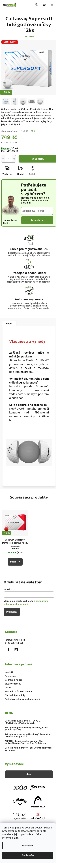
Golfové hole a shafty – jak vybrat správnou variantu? (28, 749)
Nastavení (27, 845)
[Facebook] (8, 649)
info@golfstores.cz (15, 640)
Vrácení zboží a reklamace (18, 691)
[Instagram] (16, 649)
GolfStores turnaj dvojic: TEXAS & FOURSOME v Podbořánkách (23, 722)
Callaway (29, 36)
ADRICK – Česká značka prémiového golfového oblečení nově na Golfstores (25, 742)
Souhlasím (28, 855)
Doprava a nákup (13, 680)
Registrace (10, 676)
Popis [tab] (9, 323)
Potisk (8, 687)
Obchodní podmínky (15, 695)
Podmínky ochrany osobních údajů (22, 699)
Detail (13, 561)
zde (16, 837)
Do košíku (39, 159)
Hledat (29, 774)
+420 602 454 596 (14, 643)
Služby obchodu (13, 684)
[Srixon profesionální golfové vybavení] (38, 787)
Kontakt (9, 672)
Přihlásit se (11, 612)
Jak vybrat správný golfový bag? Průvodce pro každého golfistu (27, 735)
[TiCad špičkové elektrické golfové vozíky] (20, 816)
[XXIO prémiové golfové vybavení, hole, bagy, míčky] (20, 787)
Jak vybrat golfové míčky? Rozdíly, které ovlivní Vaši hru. (26, 728)
